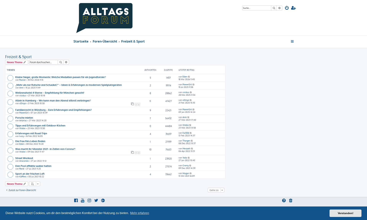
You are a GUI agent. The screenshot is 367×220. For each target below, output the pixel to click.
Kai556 (186, 133)
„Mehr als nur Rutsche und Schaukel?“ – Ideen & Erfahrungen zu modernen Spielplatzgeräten (68, 84)
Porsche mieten (24, 117)
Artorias (23, 120)
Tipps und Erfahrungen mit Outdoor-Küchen (40, 125)
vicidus (22, 95)
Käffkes (22, 176)
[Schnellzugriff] (293, 41)
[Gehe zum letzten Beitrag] (189, 76)
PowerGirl (187, 84)
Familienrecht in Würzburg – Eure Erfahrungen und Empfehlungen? (53, 109)
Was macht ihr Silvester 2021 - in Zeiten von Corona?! (45, 148)
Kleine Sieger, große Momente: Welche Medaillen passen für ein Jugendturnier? (60, 77)
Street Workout (24, 158)
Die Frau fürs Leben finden (30, 141)
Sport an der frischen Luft (30, 173)
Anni (21, 87)
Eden (185, 76)
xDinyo (22, 103)
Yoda (185, 157)
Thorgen (186, 140)
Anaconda (24, 161)
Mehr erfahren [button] (139, 213)
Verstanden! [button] (345, 213)
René (21, 168)
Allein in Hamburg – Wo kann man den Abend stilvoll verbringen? (53, 100)
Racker (22, 80)
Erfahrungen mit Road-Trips (31, 133)
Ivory (21, 136)
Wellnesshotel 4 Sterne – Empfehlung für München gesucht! (49, 92)
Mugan (186, 173)
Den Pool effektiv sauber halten (33, 165)
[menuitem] (287, 8)
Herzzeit (186, 148)
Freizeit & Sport (18, 56)
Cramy (186, 165)
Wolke (22, 128)
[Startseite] (104, 17)
